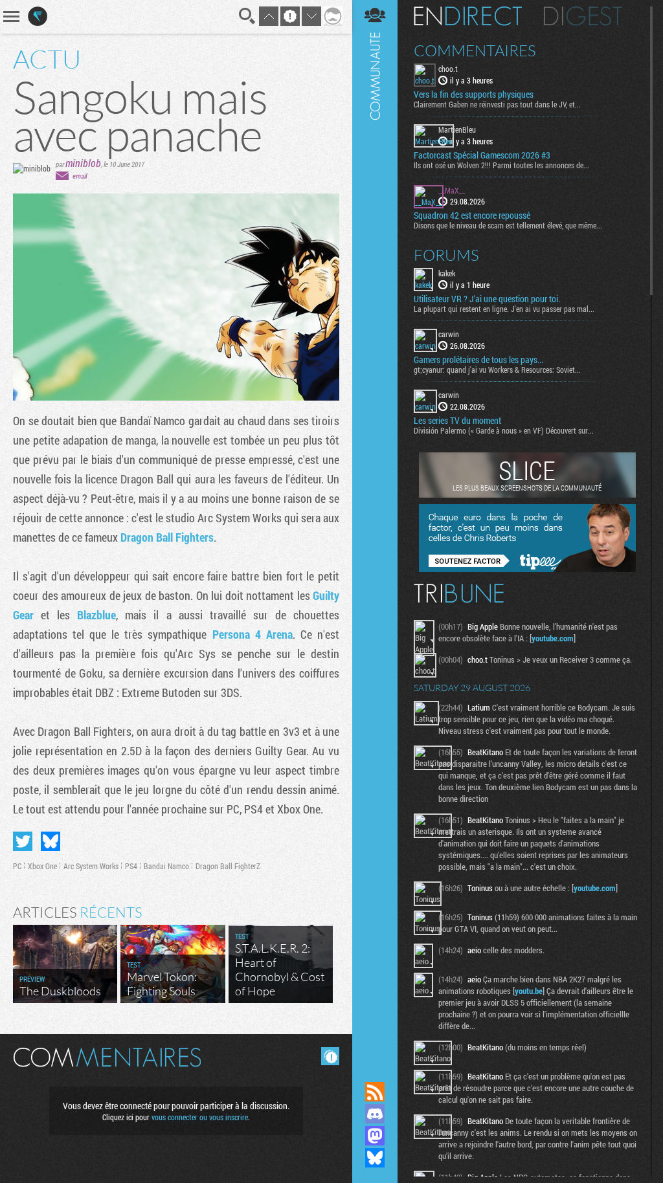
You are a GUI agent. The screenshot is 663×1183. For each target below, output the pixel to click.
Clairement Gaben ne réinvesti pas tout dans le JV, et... (497, 104)
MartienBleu (457, 129)
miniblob (83, 163)
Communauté (375, 528)
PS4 (131, 866)
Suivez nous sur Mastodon (375, 1135)
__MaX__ (452, 190)
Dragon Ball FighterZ (228, 866)
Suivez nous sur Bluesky (375, 1157)
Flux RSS (375, 1091)
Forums (446, 255)
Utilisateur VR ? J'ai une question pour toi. (487, 299)
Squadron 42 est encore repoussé (472, 215)
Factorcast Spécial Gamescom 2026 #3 (482, 155)
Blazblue (96, 615)
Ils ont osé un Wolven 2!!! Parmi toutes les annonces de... (501, 165)
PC (17, 866)
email (80, 176)
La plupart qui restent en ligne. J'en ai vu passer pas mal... (504, 309)
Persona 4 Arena (252, 634)
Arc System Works (90, 866)
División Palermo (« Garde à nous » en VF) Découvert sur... (504, 430)
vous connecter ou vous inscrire (200, 1117)
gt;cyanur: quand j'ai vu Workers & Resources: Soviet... (497, 369)
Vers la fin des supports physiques (474, 94)
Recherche (247, 16)
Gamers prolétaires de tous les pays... (478, 360)
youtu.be (529, 991)
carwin (448, 334)
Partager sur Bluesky (50, 841)
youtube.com (553, 638)
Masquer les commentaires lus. (330, 1056)
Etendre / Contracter (375, 1069)
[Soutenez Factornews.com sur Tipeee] (527, 569)
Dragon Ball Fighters (167, 537)
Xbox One (42, 866)
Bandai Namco (166, 866)
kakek (446, 273)
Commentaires (475, 50)
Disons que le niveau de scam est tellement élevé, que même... (508, 225)
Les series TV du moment (457, 420)
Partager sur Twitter (22, 841)
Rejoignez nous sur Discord (375, 1113)
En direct (468, 16)
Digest (583, 16)
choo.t (448, 68)
